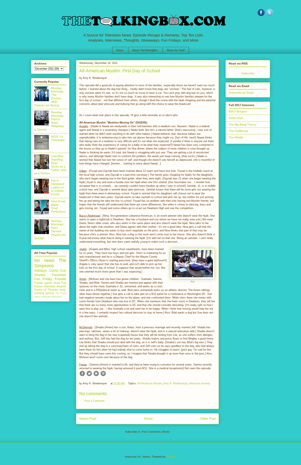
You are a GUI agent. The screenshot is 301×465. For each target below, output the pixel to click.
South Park (236, 118)
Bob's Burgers (238, 111)
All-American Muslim (149, 383)
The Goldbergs (238, 130)
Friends (60, 279)
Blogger (170, 456)
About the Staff (176, 50)
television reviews (199, 383)
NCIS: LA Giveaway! (58, 138)
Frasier (38, 282)
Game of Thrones (46, 289)
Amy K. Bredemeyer (175, 383)
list (37, 260)
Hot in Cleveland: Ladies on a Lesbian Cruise (58, 187)
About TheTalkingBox (145, 50)
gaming (49, 293)
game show (52, 282)
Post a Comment (94, 400)
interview (49, 286)
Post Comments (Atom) (156, 431)
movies (39, 275)
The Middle (236, 137)
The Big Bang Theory (242, 124)
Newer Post (87, 418)
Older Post (208, 418)
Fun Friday (43, 279)
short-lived (56, 296)
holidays (40, 271)
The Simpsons (50, 263)
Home (119, 50)
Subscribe (247, 73)
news (49, 260)
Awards (61, 286)
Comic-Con (57, 271)
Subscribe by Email (241, 92)
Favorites (59, 275)
